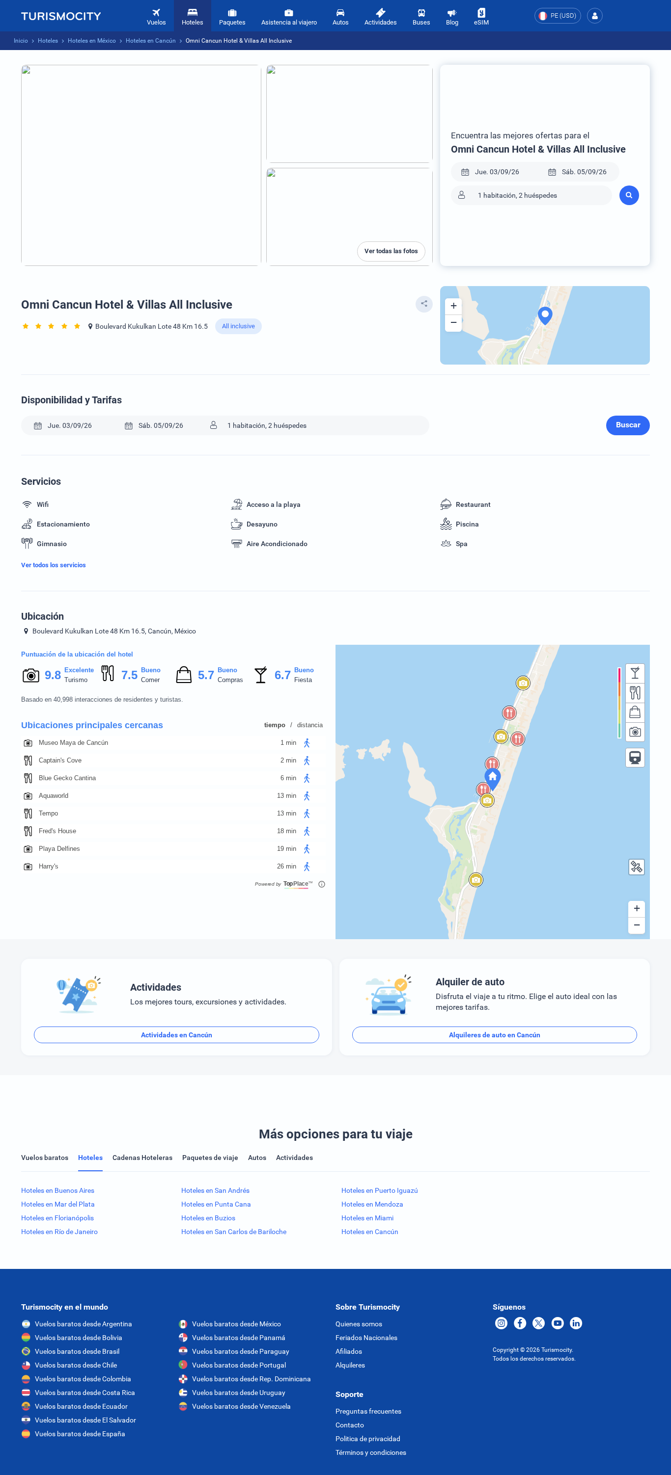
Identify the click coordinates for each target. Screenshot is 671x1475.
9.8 (52, 675)
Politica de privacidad (368, 1439)
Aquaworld (53, 795)
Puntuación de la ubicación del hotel (77, 654)
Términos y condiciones (371, 1452)
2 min (288, 760)
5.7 (206, 675)
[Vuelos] (61, 16)
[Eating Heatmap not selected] (635, 693)
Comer (150, 680)
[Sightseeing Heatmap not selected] (635, 732)
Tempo (48, 813)
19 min (286, 848)
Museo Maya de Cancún (73, 742)
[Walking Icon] (307, 743)
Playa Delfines (59, 848)
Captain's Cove (60, 760)
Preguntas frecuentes (368, 1411)
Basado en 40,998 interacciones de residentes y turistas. (102, 699)
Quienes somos (359, 1324)
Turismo (75, 680)
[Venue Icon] (28, 743)
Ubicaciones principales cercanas (92, 725)
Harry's (48, 866)
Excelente (79, 670)
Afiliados (349, 1351)
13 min (286, 795)
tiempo (274, 725)
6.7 (282, 675)
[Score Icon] (31, 675)
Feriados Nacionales (366, 1338)
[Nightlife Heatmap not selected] (635, 673)
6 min (288, 778)
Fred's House (57, 831)
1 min (288, 742)
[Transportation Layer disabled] (635, 757)
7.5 (129, 675)
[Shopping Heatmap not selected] (635, 712)
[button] (595, 16)
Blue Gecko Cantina (67, 778)
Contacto (350, 1425)
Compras (230, 680)
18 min (286, 831)
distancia (310, 725)
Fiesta (303, 680)
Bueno (151, 670)
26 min (286, 866)
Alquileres (350, 1365)
